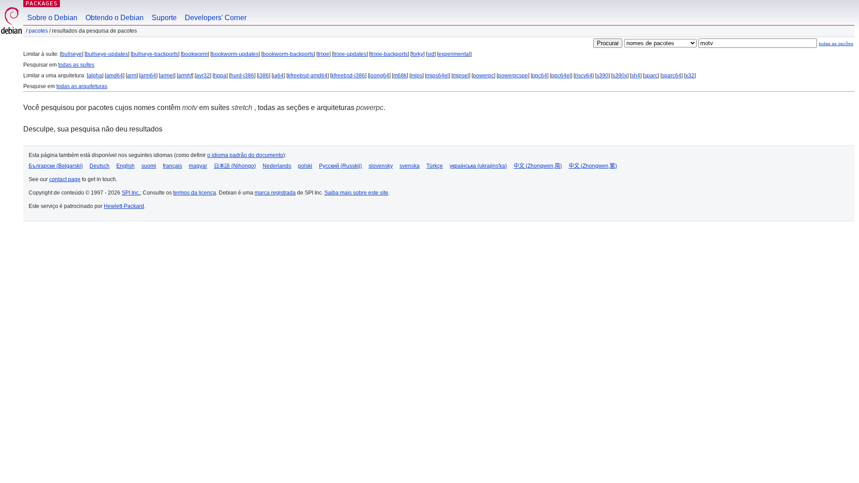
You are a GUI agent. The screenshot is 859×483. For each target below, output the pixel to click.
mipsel (461, 75)
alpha (95, 75)
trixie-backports (389, 54)
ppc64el (561, 75)
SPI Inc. (131, 193)
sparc (651, 75)
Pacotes (38, 31)
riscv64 (583, 75)
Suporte (164, 17)
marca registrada (275, 193)
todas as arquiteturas (81, 86)
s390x (619, 75)
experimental (454, 54)
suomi (148, 166)
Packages (42, 3)
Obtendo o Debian (114, 17)
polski (305, 166)
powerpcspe (513, 75)
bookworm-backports (288, 54)
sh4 (635, 75)
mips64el (437, 75)
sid (430, 54)
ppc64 (539, 75)
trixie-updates (349, 54)
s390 (602, 75)
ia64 (278, 75)
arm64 (148, 75)
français (172, 166)
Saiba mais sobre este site (356, 193)
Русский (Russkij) (340, 166)
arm (131, 75)
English (125, 166)
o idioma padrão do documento (245, 155)
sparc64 (671, 75)
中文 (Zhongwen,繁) (593, 166)
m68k (400, 75)
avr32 (203, 75)
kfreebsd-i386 (348, 75)
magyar (198, 166)
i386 (263, 75)
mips (416, 75)
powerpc (483, 75)
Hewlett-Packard (124, 206)
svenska (410, 166)
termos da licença (194, 193)
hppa (220, 75)
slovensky (381, 166)
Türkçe (434, 166)
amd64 (114, 75)
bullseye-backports (155, 54)
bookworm (195, 54)
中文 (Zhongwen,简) (538, 166)
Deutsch (99, 166)
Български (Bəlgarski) (56, 166)
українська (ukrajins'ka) (478, 166)
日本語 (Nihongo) (235, 166)
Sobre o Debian (52, 17)
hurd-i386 (242, 75)
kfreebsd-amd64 (307, 75)
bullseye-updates (107, 54)
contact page (65, 179)
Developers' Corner (216, 17)
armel (167, 75)
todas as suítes (76, 65)
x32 (689, 75)
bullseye (71, 54)
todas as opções (836, 43)
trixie (323, 54)
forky (417, 54)
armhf (185, 75)
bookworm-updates (235, 54)
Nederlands (277, 166)
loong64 (379, 75)
